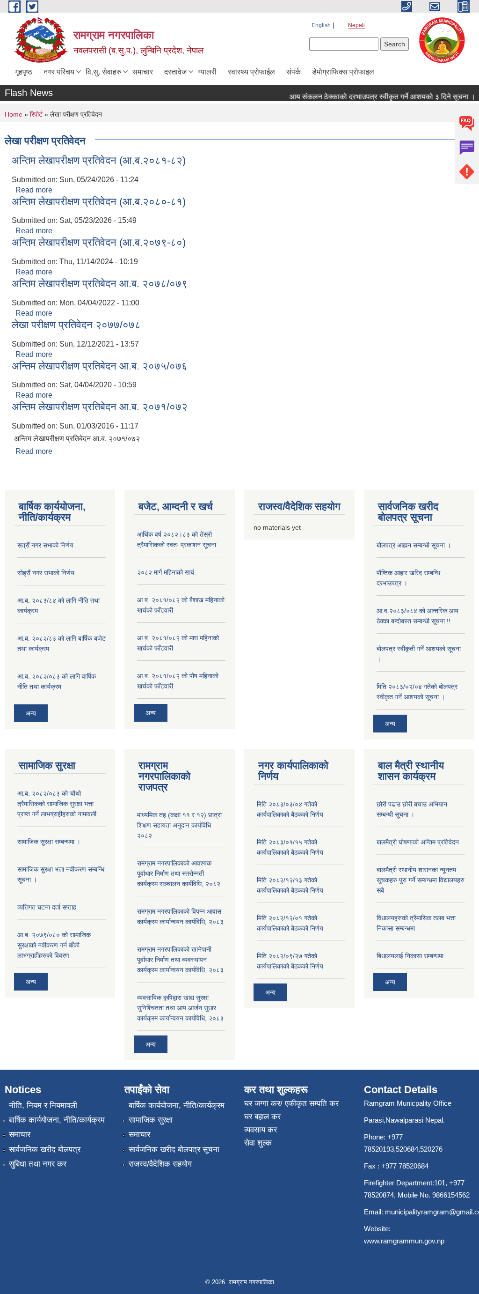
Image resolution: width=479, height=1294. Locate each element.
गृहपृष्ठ (23, 72)
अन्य (31, 713)
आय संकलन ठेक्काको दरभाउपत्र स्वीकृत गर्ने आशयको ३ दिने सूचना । (374, 97)
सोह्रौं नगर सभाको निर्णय (45, 573)
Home (13, 114)
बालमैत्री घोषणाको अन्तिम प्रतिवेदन (418, 842)
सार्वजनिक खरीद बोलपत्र (44, 1149)
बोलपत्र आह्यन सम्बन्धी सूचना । (414, 545)
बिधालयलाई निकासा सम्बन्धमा (410, 956)
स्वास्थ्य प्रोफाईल (251, 72)
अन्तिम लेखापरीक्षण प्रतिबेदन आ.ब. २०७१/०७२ (100, 407)
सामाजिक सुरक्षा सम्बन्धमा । (48, 841)
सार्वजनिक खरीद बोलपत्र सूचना (174, 1149)
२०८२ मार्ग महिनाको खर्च (165, 572)
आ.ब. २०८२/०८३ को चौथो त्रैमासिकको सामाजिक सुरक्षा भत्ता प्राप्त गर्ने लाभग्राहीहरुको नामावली (56, 804)
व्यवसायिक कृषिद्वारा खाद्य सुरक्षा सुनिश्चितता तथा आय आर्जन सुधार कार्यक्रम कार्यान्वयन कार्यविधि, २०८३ (180, 1008)
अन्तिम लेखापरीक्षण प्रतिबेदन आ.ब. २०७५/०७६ (100, 366)
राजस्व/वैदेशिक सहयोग (160, 1164)
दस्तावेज (175, 72)
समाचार (142, 72)
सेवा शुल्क (258, 1143)
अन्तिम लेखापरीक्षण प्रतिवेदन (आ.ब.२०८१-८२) (99, 160)
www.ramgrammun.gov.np (405, 1241)
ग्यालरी (207, 72)
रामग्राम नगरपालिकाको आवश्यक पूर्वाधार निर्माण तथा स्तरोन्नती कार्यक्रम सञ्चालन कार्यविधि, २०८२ (178, 873)
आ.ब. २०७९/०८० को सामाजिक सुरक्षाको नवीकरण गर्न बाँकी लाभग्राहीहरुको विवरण (54, 945)
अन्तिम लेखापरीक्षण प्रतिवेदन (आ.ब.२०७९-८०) (99, 242)
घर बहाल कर (262, 1116)
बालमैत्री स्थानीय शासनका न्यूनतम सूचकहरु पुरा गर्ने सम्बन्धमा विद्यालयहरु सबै (420, 880)
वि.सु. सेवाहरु (103, 72)
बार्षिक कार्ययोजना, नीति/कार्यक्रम (57, 1120)
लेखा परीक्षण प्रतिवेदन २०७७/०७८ (76, 325)
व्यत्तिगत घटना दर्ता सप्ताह (46, 907)
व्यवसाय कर (260, 1129)
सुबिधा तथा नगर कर (37, 1164)
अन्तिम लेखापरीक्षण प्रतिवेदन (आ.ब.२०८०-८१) (99, 201)
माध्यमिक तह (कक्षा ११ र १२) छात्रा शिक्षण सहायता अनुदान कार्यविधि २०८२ (179, 825)
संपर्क (293, 72)
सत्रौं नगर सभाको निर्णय (45, 545)
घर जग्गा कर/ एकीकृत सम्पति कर (291, 1103)
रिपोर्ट (36, 114)
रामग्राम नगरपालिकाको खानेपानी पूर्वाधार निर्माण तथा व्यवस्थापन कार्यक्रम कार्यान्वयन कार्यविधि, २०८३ (180, 960)
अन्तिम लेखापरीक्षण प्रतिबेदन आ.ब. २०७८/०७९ (100, 283)
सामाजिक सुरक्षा (151, 1120)
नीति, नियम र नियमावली (43, 1105)
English (321, 25)
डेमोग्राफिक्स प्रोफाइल (343, 72)
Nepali (356, 25)
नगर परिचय (59, 72)
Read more (33, 190)
